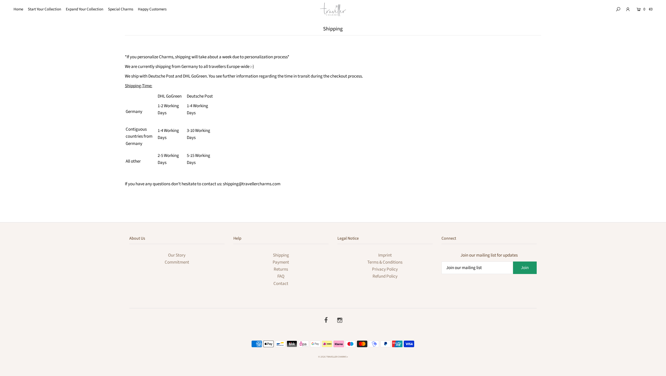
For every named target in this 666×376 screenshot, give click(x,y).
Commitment (177, 262)
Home (18, 9)
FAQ (280, 276)
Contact (280, 284)
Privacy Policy (385, 269)
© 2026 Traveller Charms (332, 357)
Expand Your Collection (84, 9)
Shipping (281, 255)
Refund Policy (385, 276)
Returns (281, 269)
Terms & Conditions (384, 262)
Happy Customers (152, 9)
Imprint (385, 255)
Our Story (176, 255)
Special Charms (120, 9)
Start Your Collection (44, 9)
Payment (281, 262)
